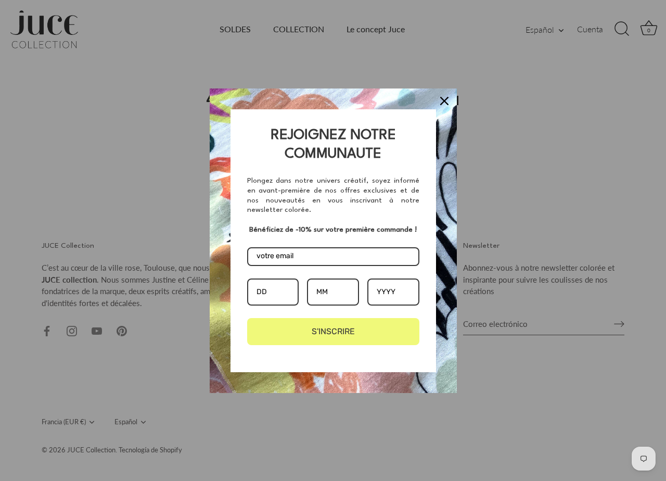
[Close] (444, 100)
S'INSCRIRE (333, 331)
